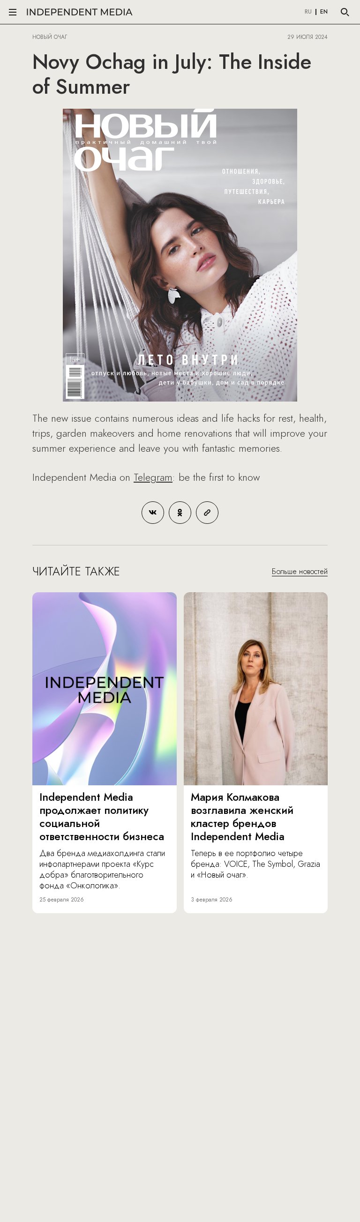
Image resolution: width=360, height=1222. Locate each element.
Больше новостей (300, 571)
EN (324, 12)
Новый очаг (49, 37)
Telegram (153, 476)
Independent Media (80, 11)
